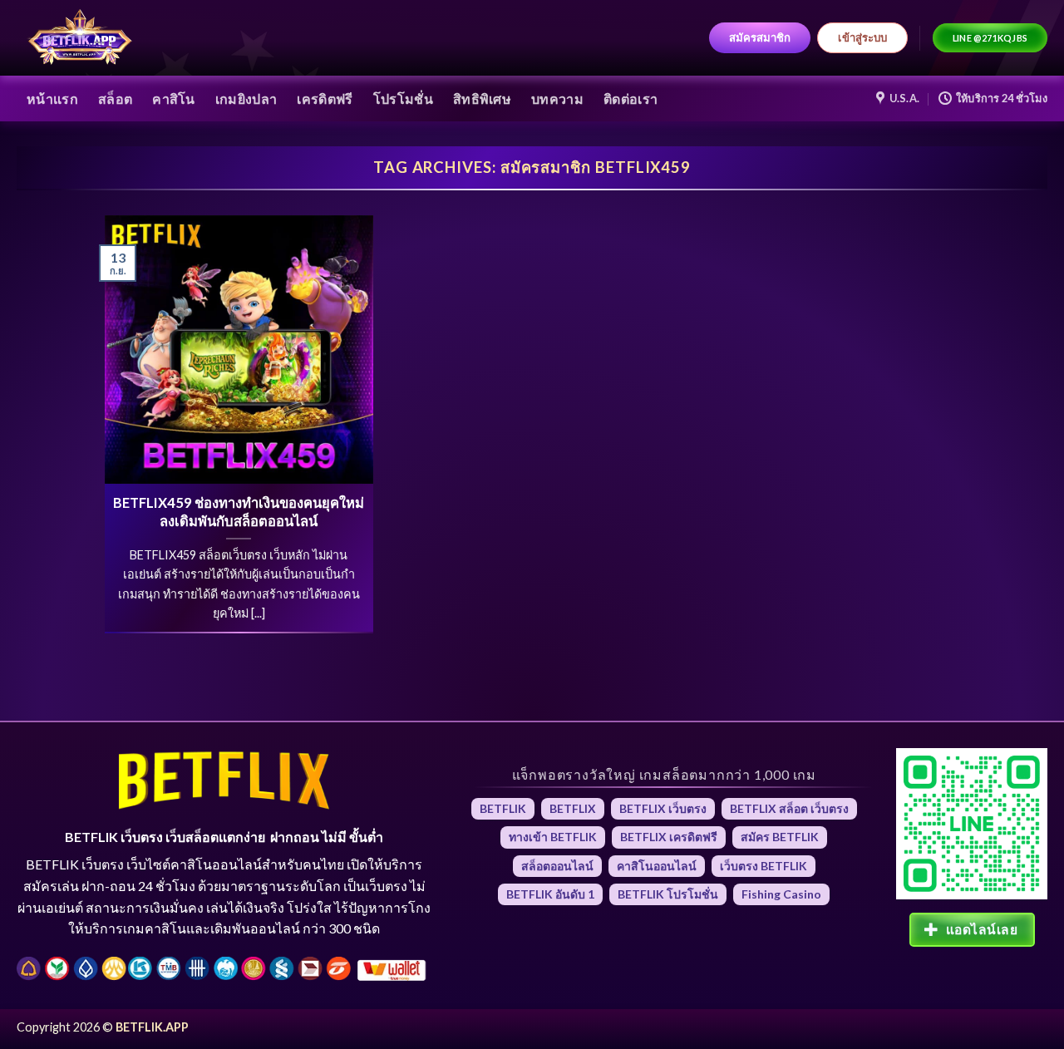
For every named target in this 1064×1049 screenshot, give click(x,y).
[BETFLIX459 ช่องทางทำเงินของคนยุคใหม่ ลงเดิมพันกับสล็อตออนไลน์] (239, 349)
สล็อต (115, 98)
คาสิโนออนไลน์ (657, 866)
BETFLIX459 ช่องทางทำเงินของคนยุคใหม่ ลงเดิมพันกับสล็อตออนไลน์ (238, 512)
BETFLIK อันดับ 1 (550, 894)
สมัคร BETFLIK (780, 837)
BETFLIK (503, 808)
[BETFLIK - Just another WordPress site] (80, 38)
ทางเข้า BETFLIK (553, 837)
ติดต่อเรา (630, 98)
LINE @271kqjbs (990, 37)
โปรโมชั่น (403, 98)
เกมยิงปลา (246, 98)
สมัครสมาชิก (760, 37)
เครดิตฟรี (324, 98)
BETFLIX (572, 808)
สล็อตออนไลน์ (557, 866)
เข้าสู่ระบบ (862, 37)
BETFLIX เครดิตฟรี (668, 837)
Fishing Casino (781, 894)
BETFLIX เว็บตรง (663, 808)
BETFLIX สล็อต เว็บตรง (789, 808)
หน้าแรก (52, 98)
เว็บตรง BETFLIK (763, 866)
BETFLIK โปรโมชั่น (668, 894)
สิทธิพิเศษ (482, 98)
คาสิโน (173, 98)
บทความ (557, 98)
